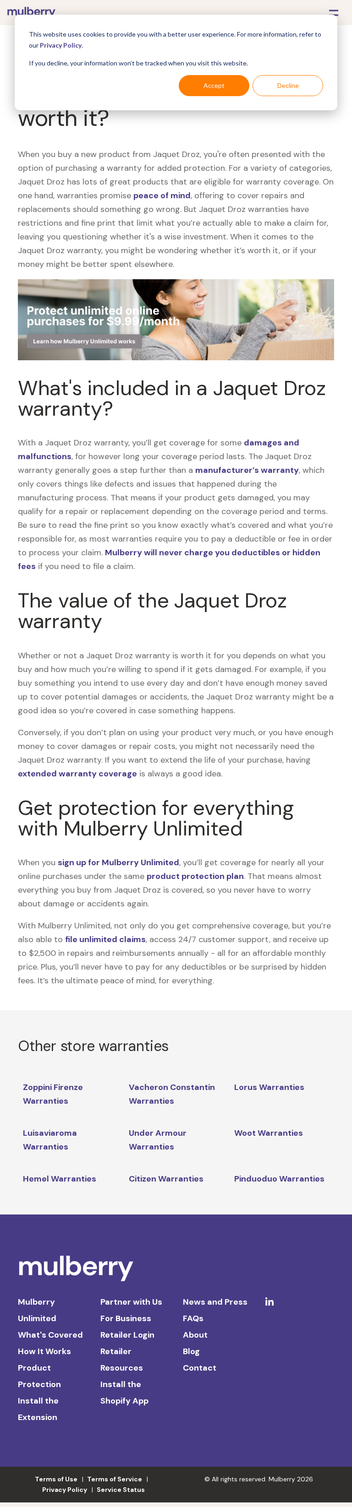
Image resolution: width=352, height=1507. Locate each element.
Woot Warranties (268, 1133)
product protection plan (195, 876)
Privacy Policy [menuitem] (64, 1489)
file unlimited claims (105, 939)
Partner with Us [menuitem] (131, 1301)
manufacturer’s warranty (247, 470)
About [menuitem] (195, 1334)
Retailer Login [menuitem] (127, 1334)
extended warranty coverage (77, 773)
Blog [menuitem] (191, 1351)
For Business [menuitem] (125, 1318)
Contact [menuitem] (199, 1367)
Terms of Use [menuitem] (56, 1479)
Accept (214, 85)
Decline (288, 85)
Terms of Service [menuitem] (114, 1479)
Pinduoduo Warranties (279, 1178)
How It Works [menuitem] (44, 1351)
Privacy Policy (61, 45)
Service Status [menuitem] (121, 1489)
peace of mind (162, 195)
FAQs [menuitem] (193, 1318)
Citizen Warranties (166, 1178)
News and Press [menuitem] (215, 1301)
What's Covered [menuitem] (50, 1334)
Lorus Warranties (269, 1087)
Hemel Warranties (59, 1178)
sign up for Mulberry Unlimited (118, 862)
